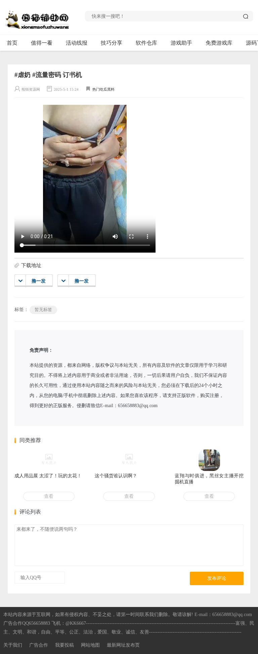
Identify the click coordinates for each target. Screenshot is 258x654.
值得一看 (41, 43)
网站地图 (90, 645)
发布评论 (216, 578)
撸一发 (39, 281)
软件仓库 (146, 43)
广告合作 (38, 645)
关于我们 (12, 645)
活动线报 (76, 43)
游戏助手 (181, 43)
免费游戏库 (219, 43)
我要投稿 (64, 645)
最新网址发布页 (123, 645)
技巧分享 (111, 43)
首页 (12, 43)
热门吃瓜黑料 (103, 89)
